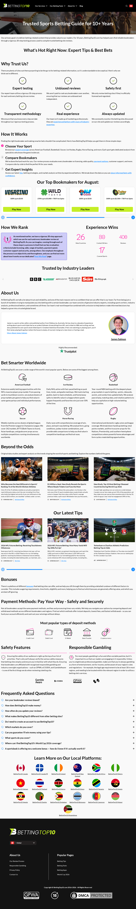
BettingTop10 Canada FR (39, 774)
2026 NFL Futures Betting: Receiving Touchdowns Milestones (21, 546)
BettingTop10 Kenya (58, 789)
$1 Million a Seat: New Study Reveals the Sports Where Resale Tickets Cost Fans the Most (66, 485)
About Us (15, 855)
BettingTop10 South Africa (96, 774)
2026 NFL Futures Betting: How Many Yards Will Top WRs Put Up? (67, 546)
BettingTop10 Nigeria (115, 774)
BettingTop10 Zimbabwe (58, 802)
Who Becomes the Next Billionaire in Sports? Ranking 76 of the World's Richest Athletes (19, 485)
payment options (101, 161)
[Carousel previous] (3, 217)
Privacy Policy (15, 870)
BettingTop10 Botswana (77, 802)
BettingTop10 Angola (115, 789)
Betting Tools (62, 866)
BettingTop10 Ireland (58, 774)
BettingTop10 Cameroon (96, 802)
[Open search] (126, 6)
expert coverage (22, 150)
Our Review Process (17, 861)
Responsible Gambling (18, 866)
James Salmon (118, 339)
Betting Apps (62, 870)
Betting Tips (61, 861)
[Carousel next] (133, 217)
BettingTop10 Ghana (77, 789)
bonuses (29, 586)
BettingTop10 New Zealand (77, 775)
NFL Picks (17, 561)
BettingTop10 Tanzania (96, 789)
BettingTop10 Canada (20, 774)
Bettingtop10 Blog (19, 499)
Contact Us (14, 874)
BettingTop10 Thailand (39, 789)
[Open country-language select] (131, 6)
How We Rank (40, 256)
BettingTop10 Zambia (40, 802)
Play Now (16, 209)
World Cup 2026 (63, 874)
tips (21, 173)
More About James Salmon (17, 333)
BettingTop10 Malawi (115, 802)
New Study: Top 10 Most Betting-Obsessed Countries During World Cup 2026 (111, 485)
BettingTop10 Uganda (20, 802)
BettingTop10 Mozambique (68, 815)
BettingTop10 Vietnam (20, 789)
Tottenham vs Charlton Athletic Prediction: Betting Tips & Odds (111, 546)
